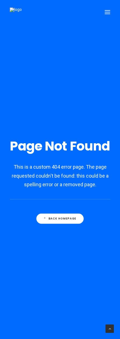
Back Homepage (62, 219)
